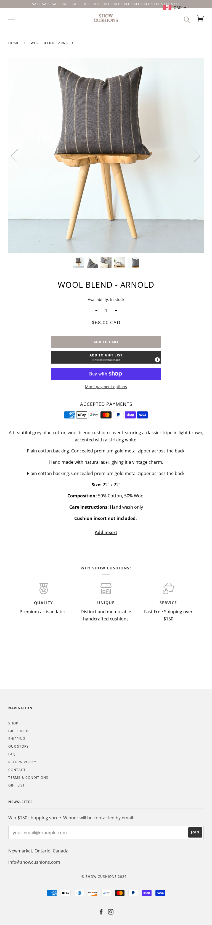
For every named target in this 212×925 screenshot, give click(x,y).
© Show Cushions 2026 (104, 876)
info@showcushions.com (34, 862)
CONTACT (17, 769)
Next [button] (194, 155)
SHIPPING (16, 738)
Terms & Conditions (28, 777)
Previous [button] (17, 155)
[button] (106, 357)
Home (13, 43)
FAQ (11, 754)
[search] (187, 19)
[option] (106, 155)
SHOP (13, 723)
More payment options (106, 386)
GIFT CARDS (19, 731)
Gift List (16, 785)
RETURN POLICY (22, 762)
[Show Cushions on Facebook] (101, 912)
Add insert (106, 532)
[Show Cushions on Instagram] (111, 912)
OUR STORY (18, 746)
